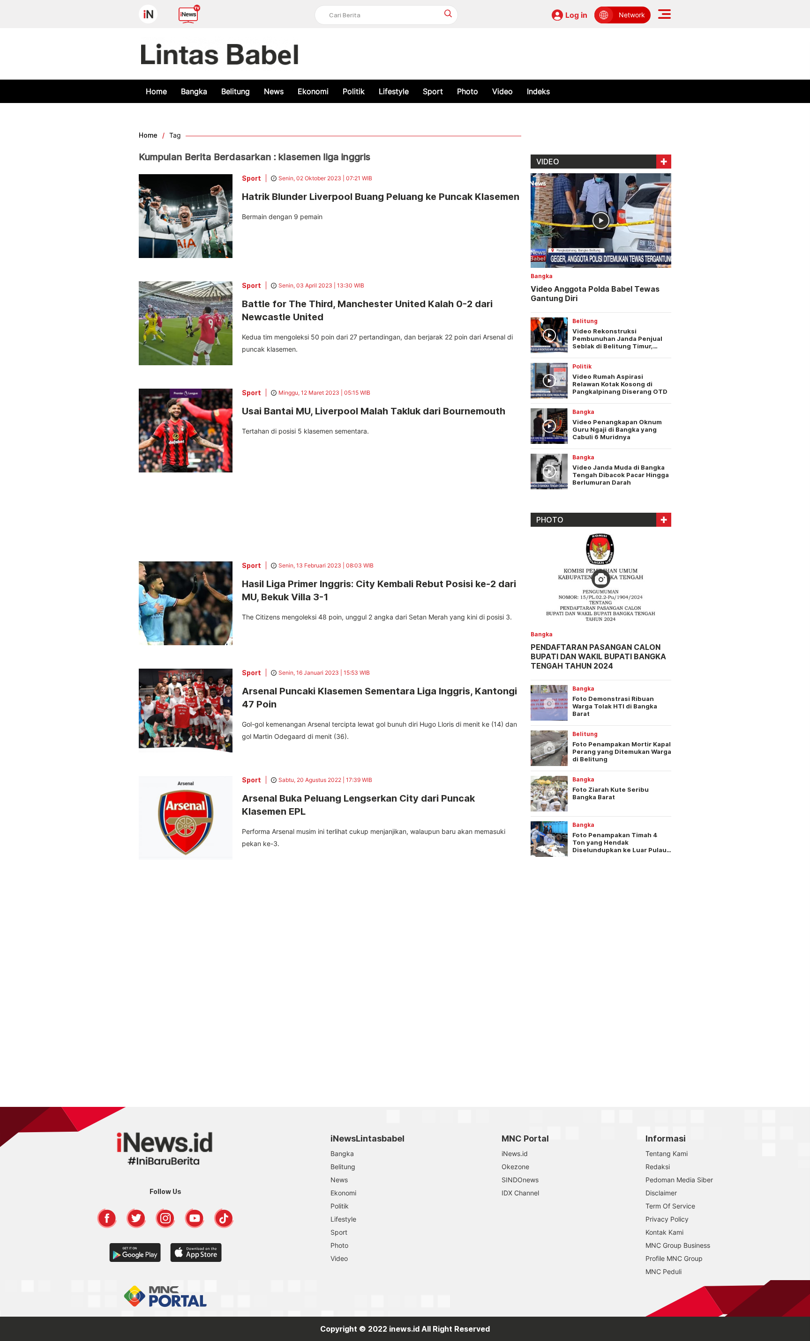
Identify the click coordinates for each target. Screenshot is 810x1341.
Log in (576, 15)
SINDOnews (520, 1180)
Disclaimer (661, 1193)
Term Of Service (670, 1206)
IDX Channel (520, 1193)
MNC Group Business (677, 1245)
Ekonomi (313, 91)
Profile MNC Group (674, 1258)
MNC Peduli (663, 1271)
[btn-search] (448, 13)
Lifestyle (394, 91)
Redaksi (657, 1167)
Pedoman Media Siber (679, 1180)
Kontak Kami (664, 1232)
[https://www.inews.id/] (219, 54)
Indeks (538, 91)
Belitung (235, 91)
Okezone (515, 1167)
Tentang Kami (666, 1153)
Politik (354, 91)
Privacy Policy (667, 1219)
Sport (433, 91)
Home (156, 91)
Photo (467, 91)
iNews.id (515, 1153)
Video (502, 91)
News (274, 91)
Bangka (194, 91)
